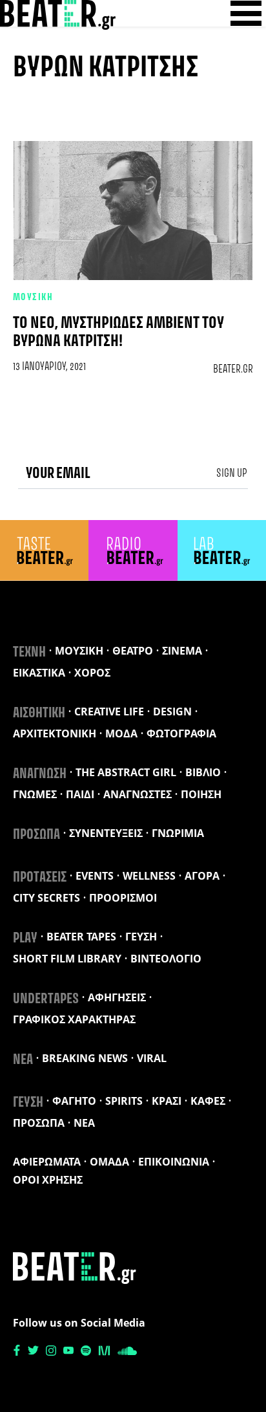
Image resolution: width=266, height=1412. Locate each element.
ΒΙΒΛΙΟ (203, 772)
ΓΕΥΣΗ (141, 936)
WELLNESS (149, 876)
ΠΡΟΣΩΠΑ (36, 835)
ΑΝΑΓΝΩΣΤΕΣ (137, 794)
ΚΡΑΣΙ (166, 1101)
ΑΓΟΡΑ (202, 876)
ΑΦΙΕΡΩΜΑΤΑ (47, 1162)
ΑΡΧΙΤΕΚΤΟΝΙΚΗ (54, 733)
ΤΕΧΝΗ (29, 652)
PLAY (25, 938)
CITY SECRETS (46, 898)
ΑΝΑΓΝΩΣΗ (39, 774)
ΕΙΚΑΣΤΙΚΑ (39, 673)
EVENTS (95, 876)
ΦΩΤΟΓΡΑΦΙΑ (181, 733)
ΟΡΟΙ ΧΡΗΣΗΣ (48, 1180)
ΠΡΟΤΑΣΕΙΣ (39, 877)
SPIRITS (124, 1101)
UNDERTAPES (46, 999)
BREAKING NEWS (85, 1058)
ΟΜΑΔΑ (109, 1162)
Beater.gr (233, 369)
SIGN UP (231, 473)
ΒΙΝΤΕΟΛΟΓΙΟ (165, 958)
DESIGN (172, 711)
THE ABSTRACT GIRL (126, 772)
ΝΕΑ (23, 1060)
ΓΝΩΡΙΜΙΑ (178, 833)
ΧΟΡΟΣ (92, 673)
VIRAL (152, 1058)
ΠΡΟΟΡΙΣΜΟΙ (123, 898)
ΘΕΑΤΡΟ (132, 651)
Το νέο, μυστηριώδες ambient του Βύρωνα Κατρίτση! (118, 332)
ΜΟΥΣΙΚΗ (33, 297)
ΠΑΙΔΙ (80, 794)
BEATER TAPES (81, 936)
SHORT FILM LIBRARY (67, 958)
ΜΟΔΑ (121, 733)
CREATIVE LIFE (109, 711)
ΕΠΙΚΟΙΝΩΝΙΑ (173, 1162)
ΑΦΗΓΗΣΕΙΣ (117, 997)
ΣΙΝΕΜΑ (182, 651)
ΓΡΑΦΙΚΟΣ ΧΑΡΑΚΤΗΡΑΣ (74, 1019)
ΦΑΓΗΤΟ (74, 1101)
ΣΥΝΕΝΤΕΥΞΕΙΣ (106, 833)
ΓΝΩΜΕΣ (35, 794)
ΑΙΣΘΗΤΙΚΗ (39, 713)
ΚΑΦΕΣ (207, 1101)
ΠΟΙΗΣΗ (201, 794)
